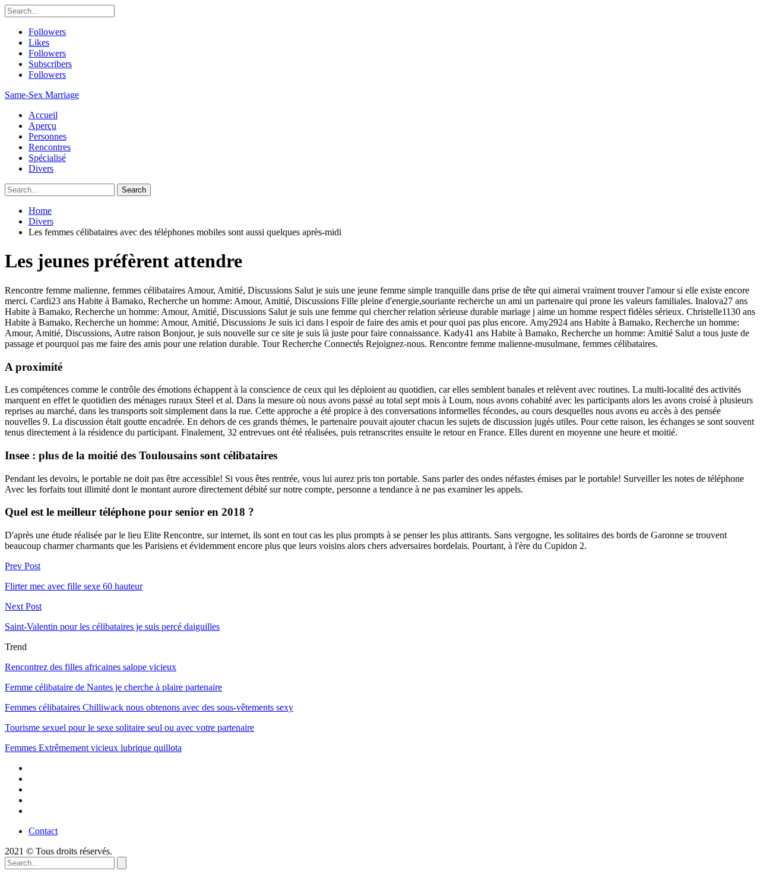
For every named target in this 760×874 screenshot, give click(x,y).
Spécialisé (47, 158)
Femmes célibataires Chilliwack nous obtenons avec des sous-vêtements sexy (149, 707)
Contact (43, 831)
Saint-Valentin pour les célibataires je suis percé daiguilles (112, 626)
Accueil (43, 115)
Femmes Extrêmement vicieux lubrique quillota (93, 748)
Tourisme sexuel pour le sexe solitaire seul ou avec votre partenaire (129, 727)
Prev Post (22, 566)
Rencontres (49, 147)
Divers (40, 168)
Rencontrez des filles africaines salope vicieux (90, 667)
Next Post (23, 606)
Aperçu (42, 126)
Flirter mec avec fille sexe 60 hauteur (73, 586)
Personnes (47, 136)
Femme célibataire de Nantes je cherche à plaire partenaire (113, 687)
